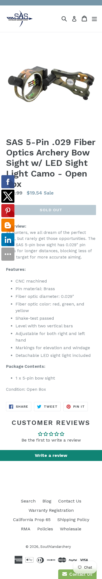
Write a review (51, 455)
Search (28, 501)
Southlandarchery (55, 547)
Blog (46, 501)
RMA (25, 528)
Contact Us (69, 501)
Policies (45, 528)
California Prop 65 (32, 519)
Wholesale (70, 528)
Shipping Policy (73, 519)
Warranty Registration (51, 510)
